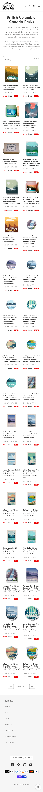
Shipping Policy (10, 737)
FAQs (7, 718)
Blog (6, 712)
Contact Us (9, 730)
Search (7, 706)
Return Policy (9, 742)
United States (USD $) (21, 758)
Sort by (5, 56)
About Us (8, 724)
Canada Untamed (24, 784)
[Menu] (39, 5)
